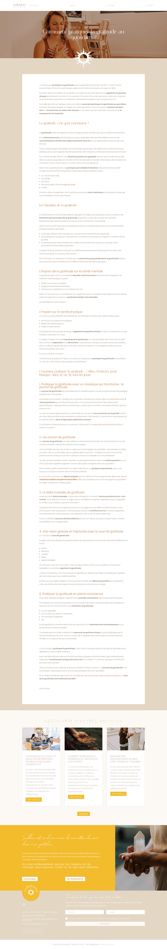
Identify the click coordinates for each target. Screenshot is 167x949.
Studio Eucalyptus (107, 944)
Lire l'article (33, 799)
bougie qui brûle (68, 184)
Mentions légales (51, 912)
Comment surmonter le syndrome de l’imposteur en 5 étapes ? (83, 767)
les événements (75, 879)
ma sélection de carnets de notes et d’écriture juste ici (97, 675)
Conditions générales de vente (35, 924)
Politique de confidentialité (33, 916)
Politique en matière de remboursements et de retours (39, 920)
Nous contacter (32, 931)
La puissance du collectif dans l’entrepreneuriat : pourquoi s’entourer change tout (41, 767)
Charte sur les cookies (31, 912)
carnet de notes (117, 399)
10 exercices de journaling (103, 424)
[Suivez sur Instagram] (24, 904)
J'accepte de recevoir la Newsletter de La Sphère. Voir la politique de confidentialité (99, 918)
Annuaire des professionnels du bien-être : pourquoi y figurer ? (126, 767)
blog (72, 5)
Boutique (34, 5)
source (82, 218)
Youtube (110, 5)
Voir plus (83, 813)
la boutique (30, 879)
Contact (150, 5)
